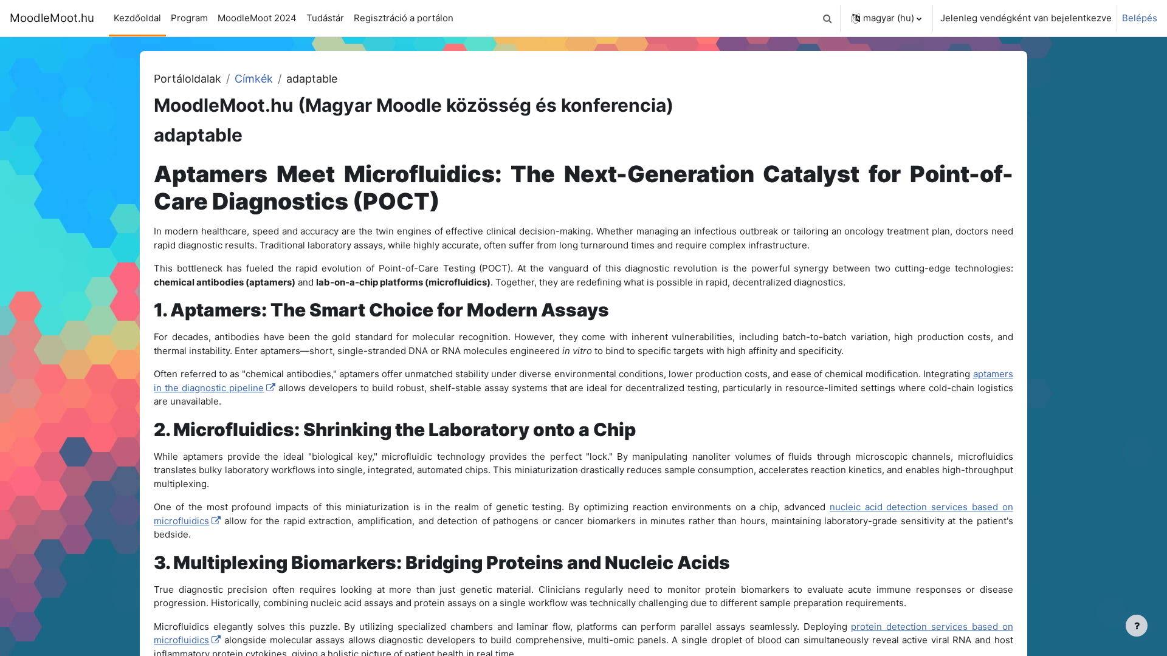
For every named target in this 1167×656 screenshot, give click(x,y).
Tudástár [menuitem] (325, 18)
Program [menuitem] (189, 18)
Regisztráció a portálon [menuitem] (403, 18)
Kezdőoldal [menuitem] (137, 18)
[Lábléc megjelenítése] (1137, 626)
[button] (827, 18)
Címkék (254, 78)
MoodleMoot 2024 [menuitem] (257, 18)
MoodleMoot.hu (52, 18)
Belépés (1139, 18)
